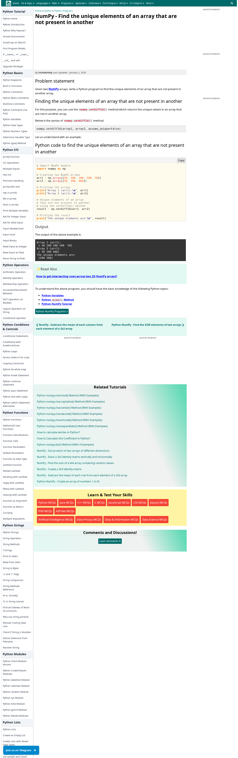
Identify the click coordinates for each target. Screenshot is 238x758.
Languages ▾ (43, 3)
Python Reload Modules (15, 715)
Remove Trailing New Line (14, 624)
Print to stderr (10, 556)
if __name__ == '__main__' (16, 54)
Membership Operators (15, 283)
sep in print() (10, 192)
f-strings (7, 550)
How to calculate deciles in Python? (58, 432)
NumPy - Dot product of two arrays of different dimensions (73, 450)
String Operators (12, 538)
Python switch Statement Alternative (16, 404)
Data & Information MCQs (121, 519)
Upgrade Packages (13, 66)
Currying (7, 512)
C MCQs (100, 502)
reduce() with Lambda (15, 494)
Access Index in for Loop (16, 357)
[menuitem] (16, 3)
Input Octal (9, 234)
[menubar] (83, 3)
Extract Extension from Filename (15, 640)
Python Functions (12, 419)
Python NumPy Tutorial (57, 304)
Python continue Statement (12, 383)
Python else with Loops (15, 396)
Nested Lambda (11, 470)
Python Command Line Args (15, 111)
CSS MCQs (139, 502)
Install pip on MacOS (14, 42)
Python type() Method (14, 143)
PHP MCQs (45, 511)
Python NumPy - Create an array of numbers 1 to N (68, 481)
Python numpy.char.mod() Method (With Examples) (68, 395)
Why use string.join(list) (15, 616)
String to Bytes (11, 568)
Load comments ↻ (110, 541)
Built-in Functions (12, 85)
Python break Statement (16, 375)
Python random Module (15, 691)
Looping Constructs (13, 363)
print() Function (11, 156)
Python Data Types (13, 125)
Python (48, 10)
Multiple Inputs (11, 168)
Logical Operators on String (14, 310)
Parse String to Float (14, 258)
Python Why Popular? (14, 30)
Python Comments (13, 91)
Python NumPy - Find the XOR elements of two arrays (146, 325)
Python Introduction (14, 24)
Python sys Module (13, 697)
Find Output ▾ (110, 3)
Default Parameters (13, 452)
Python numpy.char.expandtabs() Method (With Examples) (72, 426)
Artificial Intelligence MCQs (55, 519)
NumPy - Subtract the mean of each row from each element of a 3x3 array (82, 475)
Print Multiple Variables (15, 210)
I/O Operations (11, 162)
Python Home (10, 18)
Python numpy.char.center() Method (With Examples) (69, 407)
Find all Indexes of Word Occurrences (16, 609)
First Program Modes (14, 48)
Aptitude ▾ (81, 3)
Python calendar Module (16, 685)
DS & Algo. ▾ (27, 3)
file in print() (9, 198)
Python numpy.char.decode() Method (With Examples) (69, 414)
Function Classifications (15, 434)
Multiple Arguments (14, 518)
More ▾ (149, 3)
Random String (11, 647)
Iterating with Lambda (15, 476)
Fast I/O (7, 174)
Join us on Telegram (18, 750)
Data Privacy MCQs (89, 519)
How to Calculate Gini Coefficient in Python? (63, 438)
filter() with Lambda (13, 488)
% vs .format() (10, 595)
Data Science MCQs (154, 519)
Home (16, 3)
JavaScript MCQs (118, 502)
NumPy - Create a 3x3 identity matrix (59, 469)
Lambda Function (12, 464)
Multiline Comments (14, 103)
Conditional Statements (15, 336)
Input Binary (10, 240)
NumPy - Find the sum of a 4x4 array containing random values (75, 463)
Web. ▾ (55, 3)
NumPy (54, 89)
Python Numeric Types (15, 131)
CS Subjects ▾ (137, 3)
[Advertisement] (59, 47)
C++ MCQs (84, 502)
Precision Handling (13, 180)
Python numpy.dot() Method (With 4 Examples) (65, 444)
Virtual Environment (14, 36)
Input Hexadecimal (13, 228)
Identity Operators (13, 278)
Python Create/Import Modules (14, 672)
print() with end (11, 186)
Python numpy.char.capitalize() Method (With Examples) (71, 401)
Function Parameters (14, 446)
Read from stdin (11, 562)
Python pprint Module (15, 709)
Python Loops (10, 351)
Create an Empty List (14, 735)
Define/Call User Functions (11, 427)
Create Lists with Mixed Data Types (15, 743)
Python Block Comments (16, 97)
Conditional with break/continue (12, 343)
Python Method (58, 299)
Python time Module (14, 703)
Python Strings (11, 532)
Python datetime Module (16, 679)
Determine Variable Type (16, 137)
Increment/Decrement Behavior (15, 291)
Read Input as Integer (15, 246)
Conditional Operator (14, 318)
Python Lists (9, 729)
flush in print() (10, 204)
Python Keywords (12, 79)
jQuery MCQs (158, 502)
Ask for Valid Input (13, 222)
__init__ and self (11, 60)
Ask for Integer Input (14, 216)
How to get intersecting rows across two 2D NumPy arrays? (76, 276)
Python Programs (63, 10)
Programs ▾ (67, 3)
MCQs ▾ (123, 3)
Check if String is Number (17, 632)
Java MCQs (67, 502)
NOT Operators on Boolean (13, 301)
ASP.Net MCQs (65, 511)
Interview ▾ (95, 3)
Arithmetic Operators (14, 272)
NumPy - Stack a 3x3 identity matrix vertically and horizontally (74, 457)
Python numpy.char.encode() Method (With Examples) (69, 420)
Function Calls (10, 440)
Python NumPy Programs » (52, 311)
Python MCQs (47, 502)
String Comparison (13, 580)
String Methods (11, 544)
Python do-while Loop (14, 369)
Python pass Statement (15, 390)
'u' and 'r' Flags (11, 574)
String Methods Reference (11, 588)
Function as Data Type (15, 458)
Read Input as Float (13, 252)
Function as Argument (15, 500)
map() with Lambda (13, 482)
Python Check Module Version (14, 663)
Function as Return (13, 506)
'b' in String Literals (13, 601)
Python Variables (12, 119)
